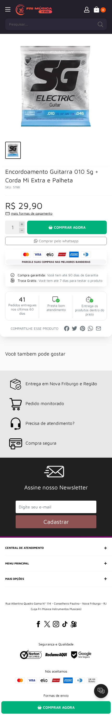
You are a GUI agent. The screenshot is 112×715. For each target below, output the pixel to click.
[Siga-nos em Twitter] (47, 624)
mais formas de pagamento (31, 213)
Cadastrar (56, 521)
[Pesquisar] (100, 24)
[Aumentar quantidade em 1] (21, 224)
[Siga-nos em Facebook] (38, 624)
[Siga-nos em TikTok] (65, 624)
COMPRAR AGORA (69, 227)
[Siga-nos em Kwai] (74, 625)
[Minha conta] (86, 9)
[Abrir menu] (7, 9)
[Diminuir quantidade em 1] (21, 230)
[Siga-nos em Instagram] (56, 624)
